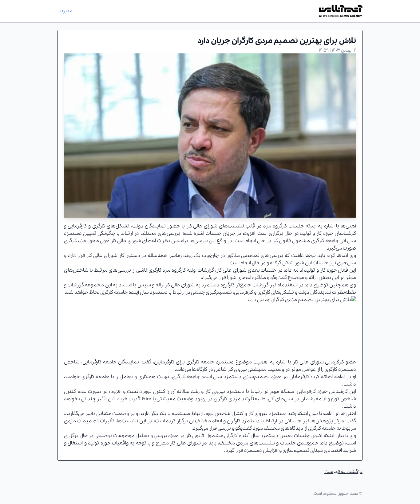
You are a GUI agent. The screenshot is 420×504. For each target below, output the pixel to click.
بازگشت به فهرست (343, 471)
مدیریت (64, 11)
